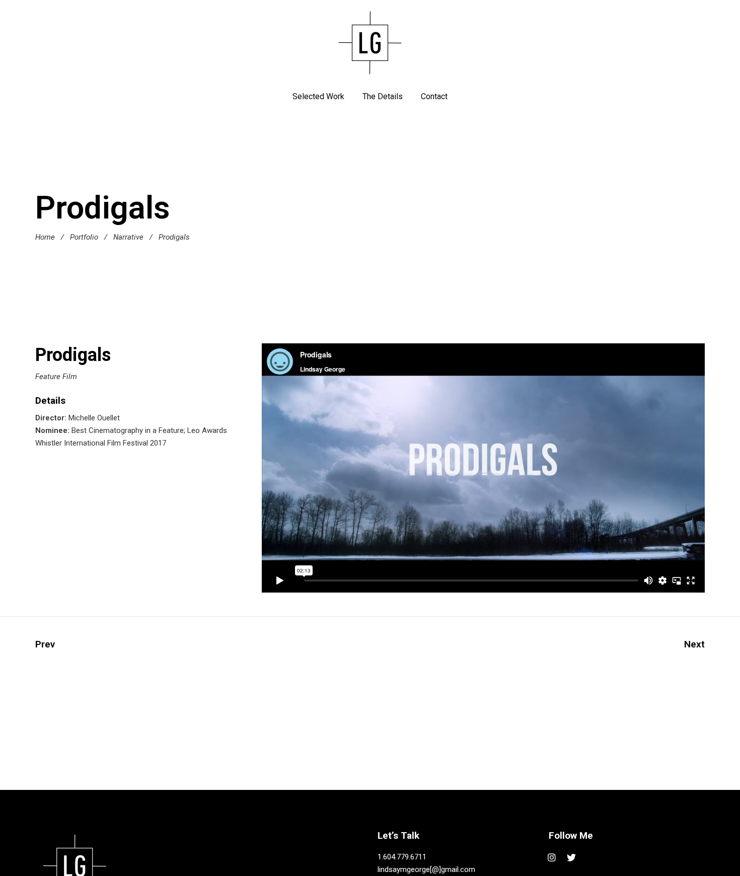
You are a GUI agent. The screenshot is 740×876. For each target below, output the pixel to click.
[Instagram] (552, 858)
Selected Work (318, 96)
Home (45, 237)
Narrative (128, 237)
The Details (382, 96)
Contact (434, 96)
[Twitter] (572, 858)
